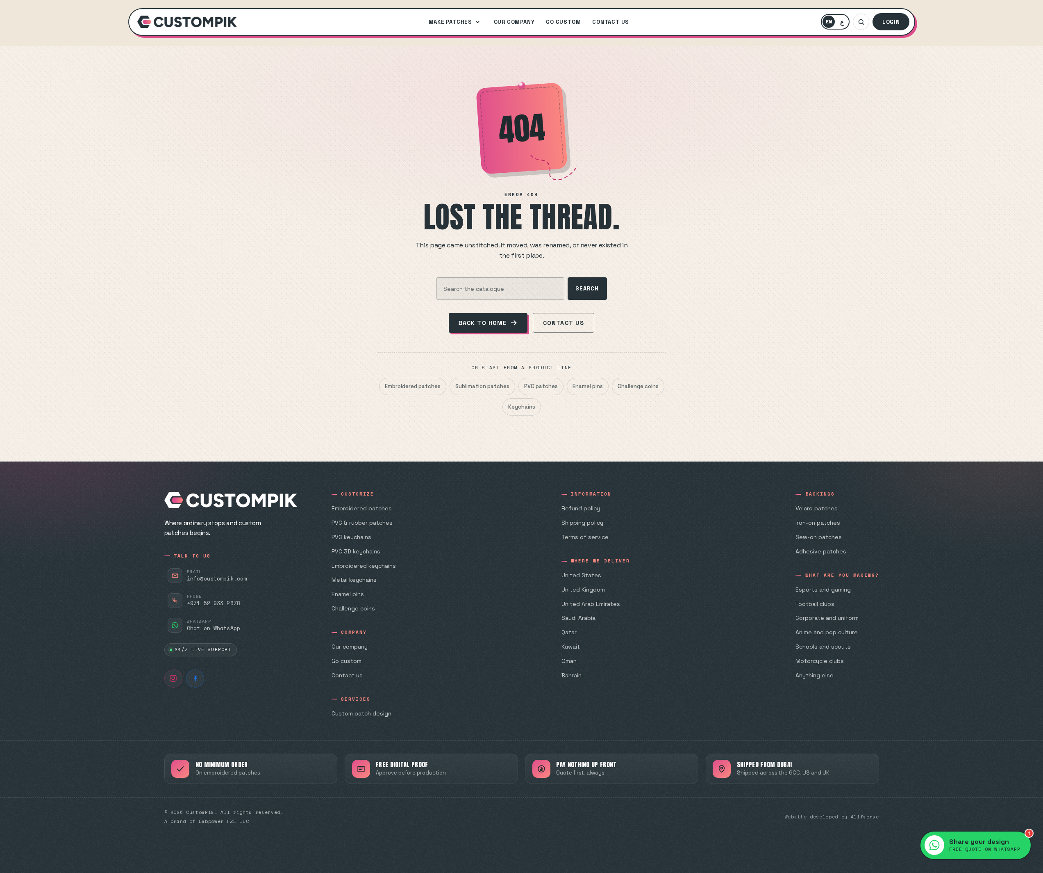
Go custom (563, 21)
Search (587, 288)
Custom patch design (361, 713)
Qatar (569, 632)
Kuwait (570, 646)
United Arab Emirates (590, 604)
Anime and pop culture (826, 632)
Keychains (521, 406)
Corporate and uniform (827, 618)
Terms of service (585, 537)
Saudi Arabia (578, 618)
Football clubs (814, 604)
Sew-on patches (818, 537)
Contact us (610, 21)
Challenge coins (638, 386)
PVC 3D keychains (356, 551)
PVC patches (541, 386)
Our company (514, 21)
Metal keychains (354, 579)
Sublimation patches (482, 386)
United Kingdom (583, 589)
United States (581, 575)
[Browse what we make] (477, 21)
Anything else (814, 675)
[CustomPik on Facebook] (195, 679)
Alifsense (865, 817)
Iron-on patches (817, 522)
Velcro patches (816, 508)
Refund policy (580, 508)
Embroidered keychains (364, 565)
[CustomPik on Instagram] (173, 679)
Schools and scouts (823, 646)
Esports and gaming (823, 589)
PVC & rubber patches (362, 522)
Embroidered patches (413, 386)
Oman (569, 661)
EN (830, 22)
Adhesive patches (820, 551)
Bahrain (571, 675)
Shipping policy (582, 522)
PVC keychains (351, 537)
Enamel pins (588, 386)
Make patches (450, 21)
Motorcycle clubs (819, 661)
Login (891, 21)
